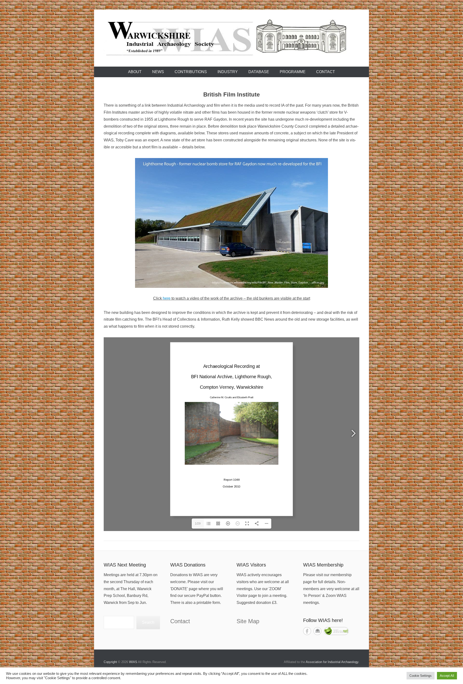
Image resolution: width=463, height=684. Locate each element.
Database (258, 72)
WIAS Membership (323, 564)
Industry (228, 72)
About (135, 72)
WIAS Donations (187, 564)
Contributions (191, 72)
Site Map (248, 621)
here (166, 298)
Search (148, 622)
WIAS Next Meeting (125, 564)
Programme (293, 72)
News (158, 72)
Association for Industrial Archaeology (332, 662)
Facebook (307, 631)
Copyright (110, 662)
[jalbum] (336, 634)
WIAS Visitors (251, 564)
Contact (325, 72)
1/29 (198, 523)
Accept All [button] (447, 675)
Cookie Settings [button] (420, 675)
